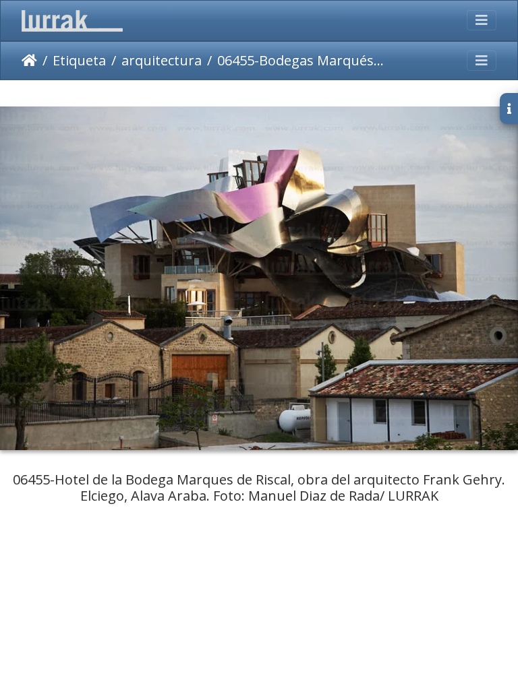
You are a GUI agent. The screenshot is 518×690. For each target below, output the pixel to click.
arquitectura (161, 60)
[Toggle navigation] (481, 20)
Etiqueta (79, 60)
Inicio (29, 61)
